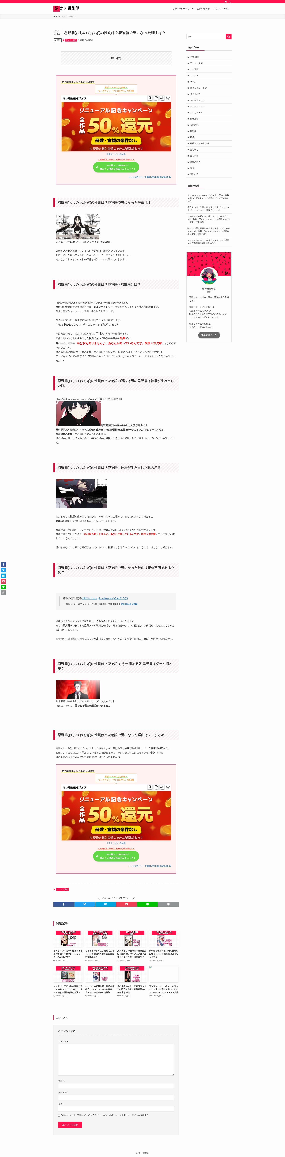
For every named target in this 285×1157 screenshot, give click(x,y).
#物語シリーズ (89, 598)
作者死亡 (194, 119)
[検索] (230, 1)
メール (62, 1092)
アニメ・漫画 (71, 40)
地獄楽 (193, 131)
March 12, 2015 (129, 604)
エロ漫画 (194, 69)
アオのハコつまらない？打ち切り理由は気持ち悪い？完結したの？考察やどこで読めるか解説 (208, 198)
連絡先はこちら (209, 335)
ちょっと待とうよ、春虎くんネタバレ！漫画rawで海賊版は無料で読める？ (208, 242)
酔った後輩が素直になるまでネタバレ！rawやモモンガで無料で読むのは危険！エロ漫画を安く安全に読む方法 (208, 231)
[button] (63, 904)
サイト (61, 1104)
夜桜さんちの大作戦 (199, 143)
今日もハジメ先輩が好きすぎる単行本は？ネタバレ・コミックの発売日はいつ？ (208, 208)
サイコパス (195, 94)
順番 (192, 168)
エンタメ (194, 75)
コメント (63, 1041)
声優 (192, 137)
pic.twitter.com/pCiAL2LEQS (113, 598)
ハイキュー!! (196, 112)
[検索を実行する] (229, 36)
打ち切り (194, 149)
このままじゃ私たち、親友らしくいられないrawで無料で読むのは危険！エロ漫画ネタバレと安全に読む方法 (208, 219)
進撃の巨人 (195, 162)
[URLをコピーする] (168, 904)
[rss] (226, 1)
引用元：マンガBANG (116, 154)
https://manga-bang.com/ (150, 177)
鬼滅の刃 (194, 174)
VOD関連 (194, 57)
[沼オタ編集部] (66, 9)
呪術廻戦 (194, 125)
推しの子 (194, 156)
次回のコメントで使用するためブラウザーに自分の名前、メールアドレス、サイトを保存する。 (106, 1115)
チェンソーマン (197, 106)
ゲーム (193, 82)
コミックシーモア (198, 88)
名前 (61, 1081)
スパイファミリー (198, 100)
